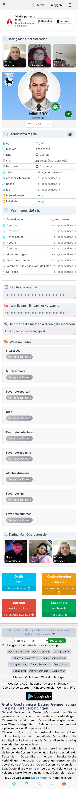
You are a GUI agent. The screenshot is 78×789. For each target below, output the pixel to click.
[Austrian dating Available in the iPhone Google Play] (39, 693)
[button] (4, 4)
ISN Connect (38, 777)
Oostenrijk (46, 154)
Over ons (50, 683)
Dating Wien (58, 670)
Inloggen (56, 5)
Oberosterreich (58, 160)
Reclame (35, 683)
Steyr (43, 160)
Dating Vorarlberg (38, 670)
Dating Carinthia (41, 651)
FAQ (73, 687)
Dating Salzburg (18, 664)
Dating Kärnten (61, 651)
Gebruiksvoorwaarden (16, 687)
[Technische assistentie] (64, 784)
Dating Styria (61, 664)
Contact (62, 687)
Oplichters (32, 677)
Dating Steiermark (41, 664)
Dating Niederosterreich (25, 657)
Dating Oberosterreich (54, 657)
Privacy (63, 683)
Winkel (45, 677)
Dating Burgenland (18, 651)
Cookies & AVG (17, 683)
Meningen (58, 677)
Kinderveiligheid (44, 687)
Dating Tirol (19, 670)
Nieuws (18, 677)
